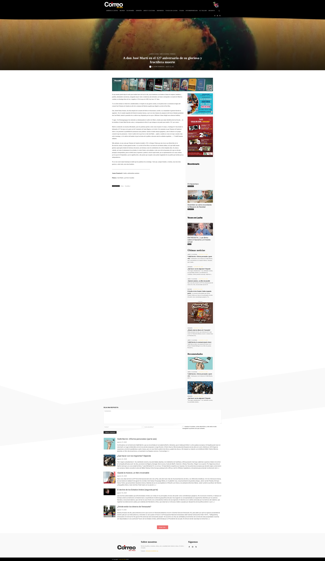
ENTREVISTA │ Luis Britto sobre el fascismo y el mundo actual (199, 240)
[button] (219, 10)
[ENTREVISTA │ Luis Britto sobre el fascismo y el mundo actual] (200, 229)
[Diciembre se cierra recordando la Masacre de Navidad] (200, 196)
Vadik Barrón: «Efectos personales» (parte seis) (137, 439)
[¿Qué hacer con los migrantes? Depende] (200, 387)
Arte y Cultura (164, 53)
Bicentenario (190, 186)
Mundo (189, 244)
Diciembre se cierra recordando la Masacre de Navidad (200, 206)
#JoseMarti (127, 186)
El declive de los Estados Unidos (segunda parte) (137, 490)
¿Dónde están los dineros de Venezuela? (199, 330)
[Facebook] (214, 15)
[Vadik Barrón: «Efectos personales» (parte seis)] (200, 363)
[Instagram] (217, 15)
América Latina (154, 53)
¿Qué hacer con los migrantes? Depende (199, 269)
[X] (219, 15)
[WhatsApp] (172, 73)
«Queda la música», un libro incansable (199, 281)
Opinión (190, 266)
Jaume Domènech (159, 66)
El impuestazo (193, 184)
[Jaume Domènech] (150, 67)
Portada (172, 53)
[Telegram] (176, 73)
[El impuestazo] (200, 175)
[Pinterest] (168, 73)
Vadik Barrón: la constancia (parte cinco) (199, 342)
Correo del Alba (122, 559)
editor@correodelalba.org (152, 551)
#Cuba (122, 186)
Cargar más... (162, 527)
